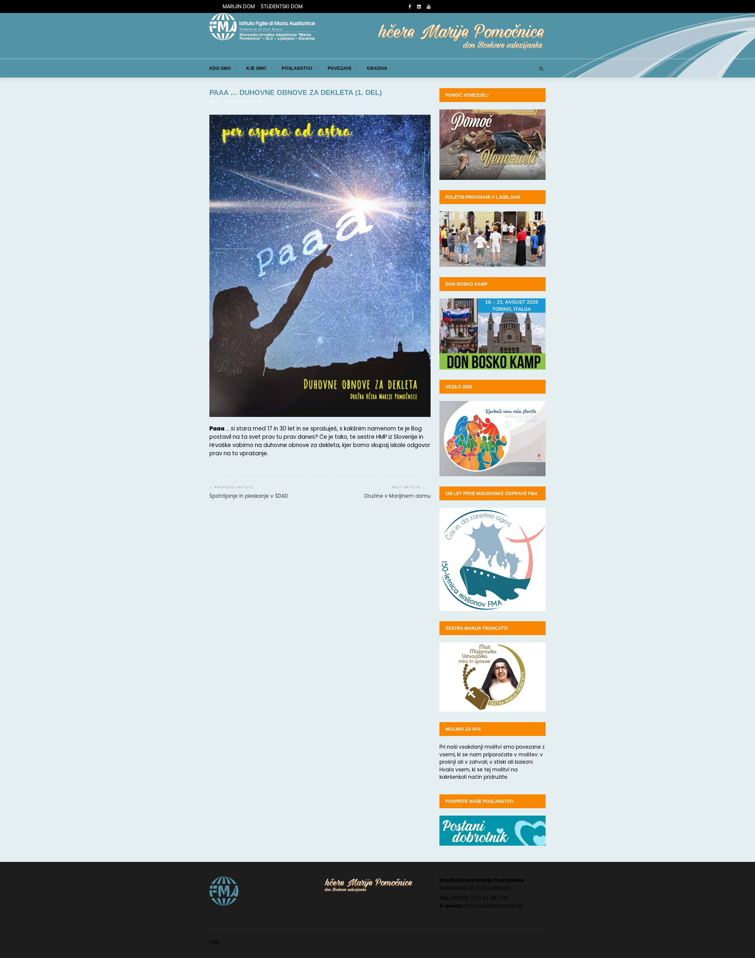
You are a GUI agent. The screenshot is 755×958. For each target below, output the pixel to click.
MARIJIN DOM (239, 6)
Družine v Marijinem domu (398, 495)
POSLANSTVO (297, 68)
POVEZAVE (340, 68)
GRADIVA (377, 68)
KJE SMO (256, 68)
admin (215, 101)
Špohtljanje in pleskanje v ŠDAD (248, 495)
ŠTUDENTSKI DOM (282, 6)
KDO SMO (220, 68)
